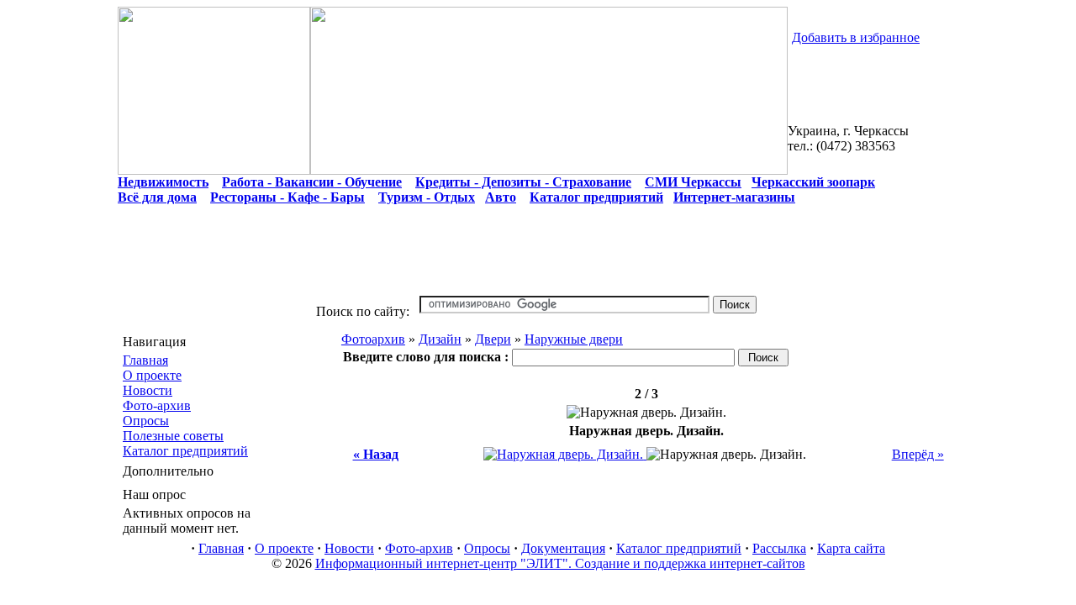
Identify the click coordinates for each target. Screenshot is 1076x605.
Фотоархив (373, 339)
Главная (145, 360)
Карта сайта (851, 548)
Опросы (146, 420)
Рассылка (779, 548)
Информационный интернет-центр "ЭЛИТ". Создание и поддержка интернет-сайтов (560, 563)
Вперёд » (918, 454)
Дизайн (440, 339)
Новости (147, 390)
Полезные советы (173, 436)
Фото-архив (157, 405)
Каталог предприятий (185, 451)
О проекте (152, 375)
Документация (563, 548)
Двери (493, 339)
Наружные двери (574, 339)
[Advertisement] (538, 258)
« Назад (375, 454)
